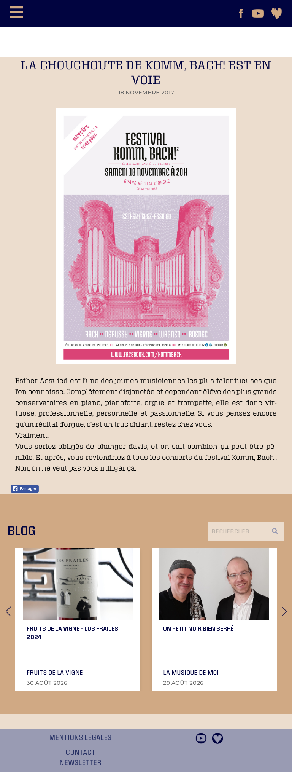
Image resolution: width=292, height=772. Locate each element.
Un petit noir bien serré (198, 628)
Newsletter (80, 762)
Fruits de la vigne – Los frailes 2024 (72, 632)
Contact (80, 752)
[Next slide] (284, 611)
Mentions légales (80, 737)
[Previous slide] (8, 611)
